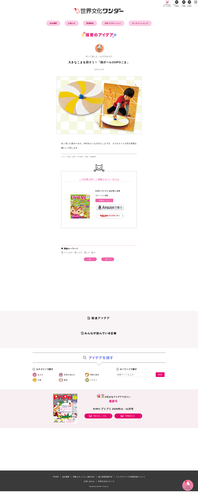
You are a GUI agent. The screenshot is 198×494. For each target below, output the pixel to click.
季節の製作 (94, 375)
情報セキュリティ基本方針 (84, 477)
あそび (40, 375)
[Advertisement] (79, 289)
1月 (88, 253)
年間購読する (130, 416)
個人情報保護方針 (105, 477)
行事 (39, 380)
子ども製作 (68, 253)
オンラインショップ (140, 23)
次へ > (108, 259)
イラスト (93, 380)
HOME (56, 477)
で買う (117, 216)
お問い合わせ (89, 481)
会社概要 (53, 23)
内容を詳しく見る (100, 416)
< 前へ (90, 259)
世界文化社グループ (106, 481)
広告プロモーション (113, 23)
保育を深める (69, 375)
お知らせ (71, 23)
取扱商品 (90, 23)
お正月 (79, 253)
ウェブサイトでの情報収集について (130, 477)
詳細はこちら (104, 200)
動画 (66, 380)
